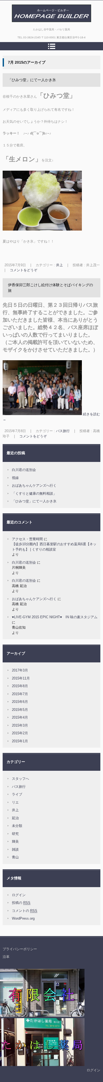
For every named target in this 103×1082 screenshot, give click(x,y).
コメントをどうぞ (23, 270)
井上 (59, 265)
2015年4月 (20, 717)
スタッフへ (20, 779)
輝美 (15, 841)
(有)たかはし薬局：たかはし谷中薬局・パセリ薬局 (50, 27)
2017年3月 (20, 670)
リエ (15, 802)
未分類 (17, 826)
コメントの (24, 911)
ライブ (17, 794)
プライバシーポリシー (20, 949)
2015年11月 (21, 678)
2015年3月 (20, 725)
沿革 (6, 957)
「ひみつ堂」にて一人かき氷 (32, 80)
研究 (15, 834)
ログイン (19, 895)
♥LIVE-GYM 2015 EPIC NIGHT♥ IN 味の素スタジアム (54, 617)
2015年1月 (20, 741)
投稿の (21, 903)
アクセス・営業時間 (27, 539)
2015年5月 (20, 710)
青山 (15, 857)
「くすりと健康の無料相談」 (34, 493)
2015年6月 (20, 702)
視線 (15, 478)
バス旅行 (63, 431)
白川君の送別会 (24, 470)
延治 (15, 818)
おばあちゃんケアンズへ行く (34, 485)
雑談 (15, 849)
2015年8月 (20, 686)
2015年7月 (20, 694)
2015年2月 (20, 733)
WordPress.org (23, 918)
